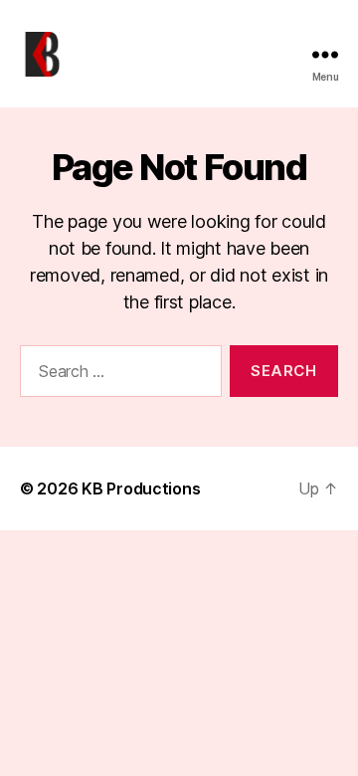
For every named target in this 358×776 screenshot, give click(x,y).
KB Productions (141, 488)
